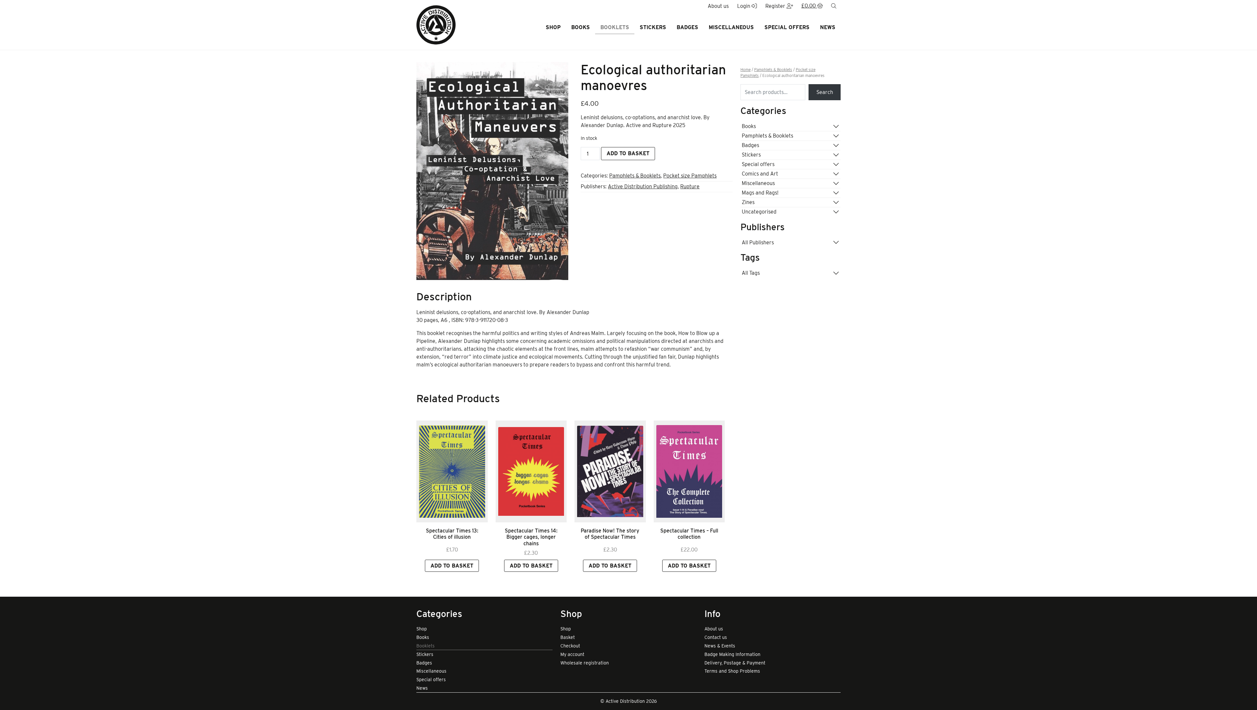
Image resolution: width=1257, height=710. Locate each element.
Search (824, 92)
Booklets (614, 27)
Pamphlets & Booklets (635, 176)
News (827, 27)
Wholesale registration (584, 662)
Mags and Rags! (760, 193)
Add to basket (628, 153)
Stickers (653, 27)
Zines (748, 202)
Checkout (570, 645)
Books (580, 27)
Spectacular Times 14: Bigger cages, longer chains (531, 537)
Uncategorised (759, 212)
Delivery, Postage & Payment (734, 662)
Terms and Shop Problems (732, 671)
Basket (567, 637)
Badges (687, 27)
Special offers (787, 27)
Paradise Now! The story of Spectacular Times (610, 534)
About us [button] (718, 6)
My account (572, 654)
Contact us (715, 637)
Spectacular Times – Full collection (689, 534)
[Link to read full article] (452, 471)
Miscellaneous (731, 27)
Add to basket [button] (451, 566)
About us (713, 628)
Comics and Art (760, 174)
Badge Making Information (732, 654)
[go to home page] (436, 24)
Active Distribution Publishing (643, 186)
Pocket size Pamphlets (690, 176)
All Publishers (758, 242)
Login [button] (744, 6)
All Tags (751, 273)
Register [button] (776, 6)
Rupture (690, 186)
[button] (812, 6)
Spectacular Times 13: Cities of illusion (452, 534)
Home (745, 69)
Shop (553, 27)
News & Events (719, 645)
